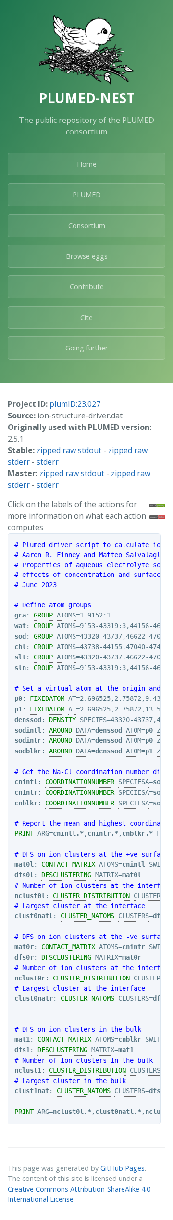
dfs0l (24, 875)
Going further (86, 347)
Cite (86, 317)
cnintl (25, 782)
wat (20, 626)
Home (87, 164)
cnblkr (25, 803)
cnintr (25, 792)
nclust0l (29, 895)
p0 (18, 698)
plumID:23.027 (74, 404)
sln (20, 667)
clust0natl (33, 916)
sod (20, 636)
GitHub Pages (122, 1168)
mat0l (24, 864)
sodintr (27, 740)
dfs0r (24, 957)
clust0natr (33, 998)
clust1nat (31, 1091)
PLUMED (87, 194)
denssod (27, 720)
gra (20, 615)
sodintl (27, 730)
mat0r (24, 947)
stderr (48, 461)
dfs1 (22, 1050)
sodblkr (27, 751)
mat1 (22, 1039)
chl (20, 647)
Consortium (86, 225)
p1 (18, 709)
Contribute (87, 286)
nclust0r (29, 978)
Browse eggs (87, 256)
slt (20, 657)
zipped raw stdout (69, 450)
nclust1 (27, 1070)
